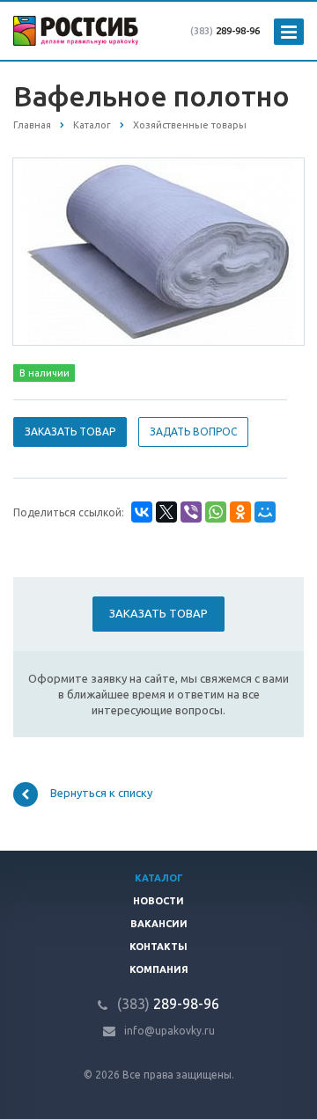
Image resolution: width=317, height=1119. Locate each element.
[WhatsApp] (215, 512)
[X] (166, 512)
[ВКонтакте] (141, 512)
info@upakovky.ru (169, 1030)
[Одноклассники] (240, 512)
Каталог (159, 878)
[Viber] (191, 512)
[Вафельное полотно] (158, 251)
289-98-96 (225, 31)
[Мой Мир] (265, 512)
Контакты (158, 946)
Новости (158, 901)
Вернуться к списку (101, 792)
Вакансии (159, 923)
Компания (158, 969)
